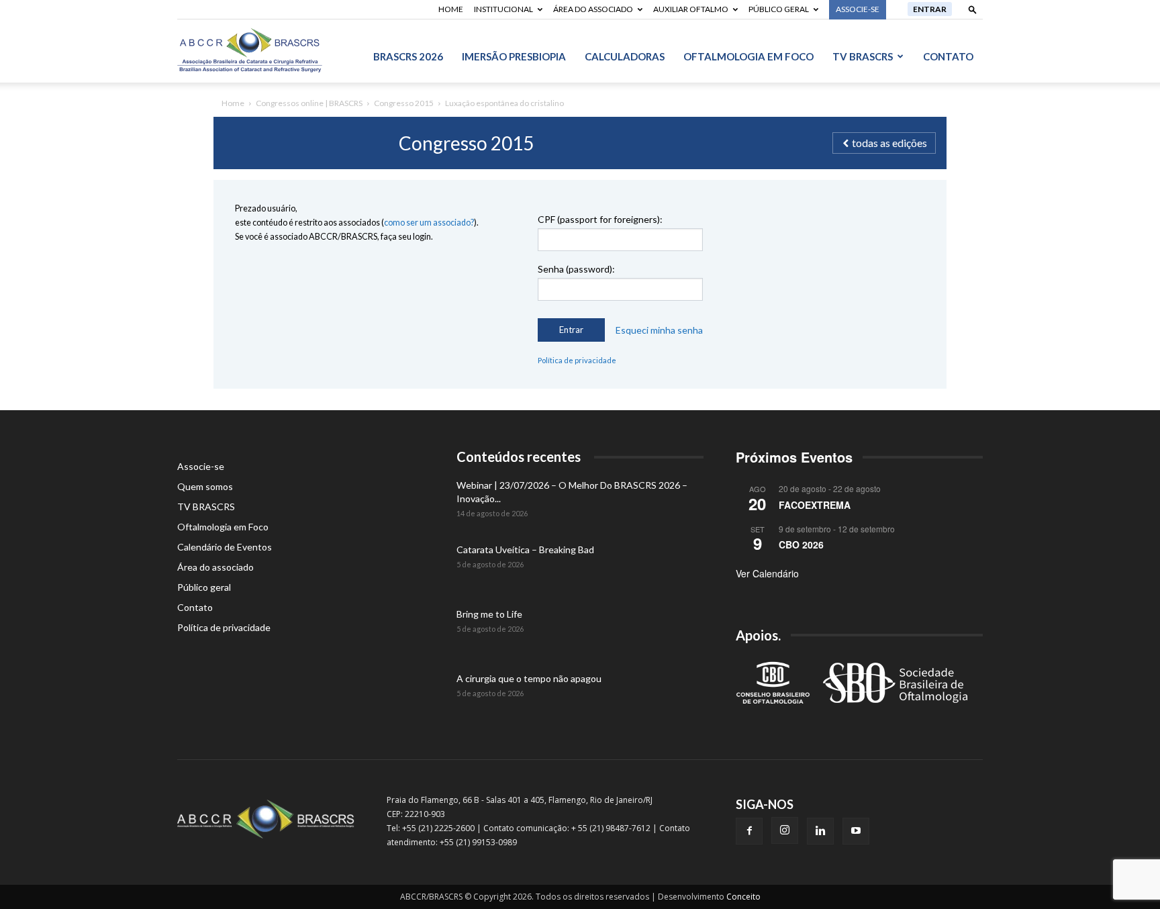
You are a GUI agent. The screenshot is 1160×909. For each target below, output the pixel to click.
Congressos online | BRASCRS (309, 103)
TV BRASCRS (862, 56)
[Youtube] (855, 831)
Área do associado (593, 9)
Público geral (778, 9)
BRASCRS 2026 (408, 56)
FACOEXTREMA (815, 505)
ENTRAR (930, 9)
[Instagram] (784, 830)
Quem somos (205, 486)
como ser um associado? (429, 223)
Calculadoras (625, 56)
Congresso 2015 (404, 103)
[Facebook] (749, 831)
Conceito (743, 896)
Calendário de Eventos (224, 547)
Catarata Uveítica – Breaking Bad (525, 549)
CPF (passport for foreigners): (600, 219)
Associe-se (200, 466)
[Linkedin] (820, 831)
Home (450, 9)
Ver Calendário (767, 573)
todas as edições (888, 142)
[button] (973, 9)
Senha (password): (576, 269)
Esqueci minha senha (659, 330)
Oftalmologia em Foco (748, 56)
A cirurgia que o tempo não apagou (528, 678)
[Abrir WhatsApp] (1126, 875)
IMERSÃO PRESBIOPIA (514, 56)
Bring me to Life (489, 614)
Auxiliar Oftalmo (690, 9)
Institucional (503, 9)
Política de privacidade (577, 360)
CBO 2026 (801, 544)
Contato (948, 56)
